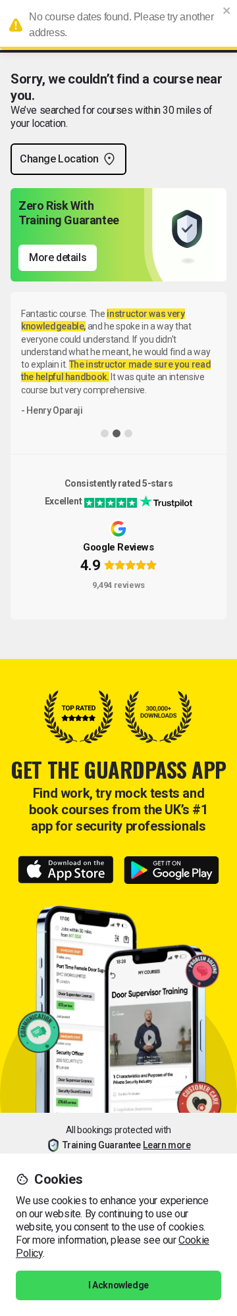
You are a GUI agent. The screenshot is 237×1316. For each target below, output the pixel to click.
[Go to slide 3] (128, 433)
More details (57, 257)
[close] (227, 10)
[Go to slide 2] (116, 433)
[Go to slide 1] (105, 433)
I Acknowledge (118, 1285)
